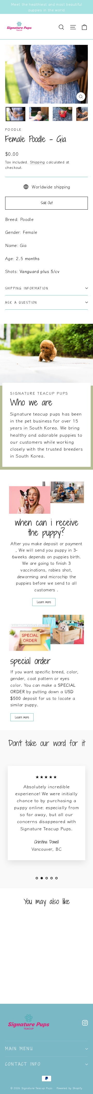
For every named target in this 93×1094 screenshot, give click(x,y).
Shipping (37, 161)
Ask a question (21, 302)
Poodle (13, 129)
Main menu (19, 1049)
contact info (23, 1064)
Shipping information (26, 288)
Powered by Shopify (69, 1088)
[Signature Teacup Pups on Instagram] (85, 1022)
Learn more (44, 602)
